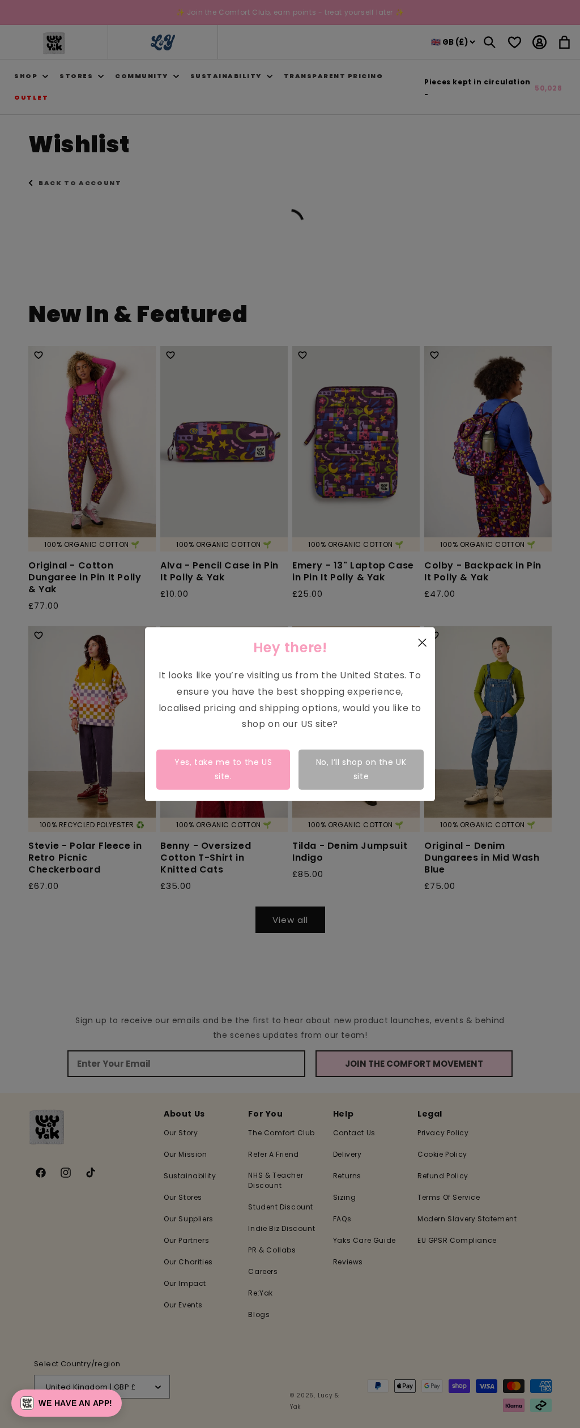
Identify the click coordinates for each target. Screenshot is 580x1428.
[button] (66, 1403)
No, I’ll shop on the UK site (361, 769)
